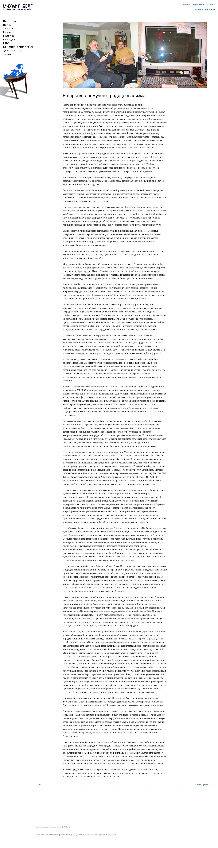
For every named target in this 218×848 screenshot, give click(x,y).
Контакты (211, 5)
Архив (7, 54)
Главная (198, 9)
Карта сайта (198, 5)
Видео (7, 32)
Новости (9, 21)
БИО (6, 43)
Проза (7, 25)
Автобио (186, 5)
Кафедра (9, 39)
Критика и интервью (18, 47)
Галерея (9, 36)
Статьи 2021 (209, 9)
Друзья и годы (13, 50)
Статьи (8, 28)
